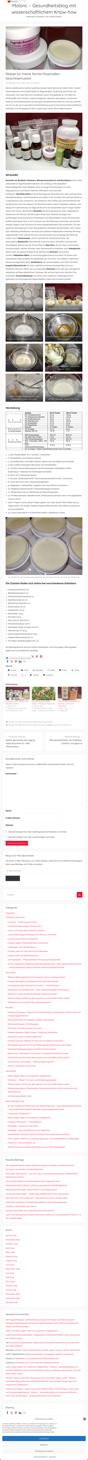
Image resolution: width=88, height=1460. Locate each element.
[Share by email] (24, 661)
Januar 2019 (11, 1290)
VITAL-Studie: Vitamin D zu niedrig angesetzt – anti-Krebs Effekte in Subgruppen (43, 1138)
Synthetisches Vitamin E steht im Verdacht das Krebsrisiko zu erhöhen (39, 1134)
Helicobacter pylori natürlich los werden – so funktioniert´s (34, 985)
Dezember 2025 (13, 1240)
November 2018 (13, 1298)
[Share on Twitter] (12, 661)
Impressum (52, 1456)
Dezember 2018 (13, 1294)
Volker (8, 1331)
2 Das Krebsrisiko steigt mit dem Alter (24, 926)
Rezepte (9, 1007)
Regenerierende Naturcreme (20, 725)
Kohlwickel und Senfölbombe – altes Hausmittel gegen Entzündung (38, 990)
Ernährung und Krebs (15, 917)
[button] (84, 1419)
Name (9, 811)
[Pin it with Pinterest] (16, 661)
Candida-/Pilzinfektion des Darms (21, 1206)
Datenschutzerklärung (40, 1456)
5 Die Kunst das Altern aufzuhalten (23, 939)
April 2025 (10, 1248)
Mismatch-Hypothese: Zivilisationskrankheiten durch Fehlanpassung (36, 1202)
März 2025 (10, 1252)
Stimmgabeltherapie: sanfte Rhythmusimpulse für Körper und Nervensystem (40, 1165)
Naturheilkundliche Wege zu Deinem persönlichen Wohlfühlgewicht (36, 1185)
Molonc (37, 83)
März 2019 (10, 1281)
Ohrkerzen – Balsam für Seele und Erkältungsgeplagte (32, 1080)
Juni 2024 (10, 1265)
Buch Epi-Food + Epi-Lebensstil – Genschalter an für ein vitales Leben (36, 1198)
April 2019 (10, 1277)
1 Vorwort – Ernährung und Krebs (22, 922)
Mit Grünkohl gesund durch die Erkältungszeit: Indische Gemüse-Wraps (40, 1045)
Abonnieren (13, 878)
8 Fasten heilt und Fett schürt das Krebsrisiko (28, 951)
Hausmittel (11, 972)
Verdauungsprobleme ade (19, 1096)
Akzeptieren (44, 1439)
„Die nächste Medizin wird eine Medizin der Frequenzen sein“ (33, 1181)
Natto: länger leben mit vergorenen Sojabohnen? (29, 1076)
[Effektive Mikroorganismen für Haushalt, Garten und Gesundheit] (70, 693)
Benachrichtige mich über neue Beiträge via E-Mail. (31, 837)
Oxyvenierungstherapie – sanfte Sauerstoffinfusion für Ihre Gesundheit (37, 1194)
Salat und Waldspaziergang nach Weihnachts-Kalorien (32, 1049)
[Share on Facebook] (7, 661)
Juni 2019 (10, 1273)
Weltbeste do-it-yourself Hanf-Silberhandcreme (29, 1002)
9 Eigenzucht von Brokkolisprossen (23, 955)
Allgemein (10, 913)
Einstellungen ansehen (44, 1451)
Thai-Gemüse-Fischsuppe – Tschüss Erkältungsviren (31, 1062)
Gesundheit (11, 1071)
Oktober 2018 (12, 1302)
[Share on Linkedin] (20, 661)
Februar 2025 (11, 1256)
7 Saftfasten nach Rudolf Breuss (22, 947)
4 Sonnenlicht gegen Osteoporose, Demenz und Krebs (32, 934)
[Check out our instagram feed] (41, 656)
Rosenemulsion (39, 725)
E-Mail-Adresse (13, 818)
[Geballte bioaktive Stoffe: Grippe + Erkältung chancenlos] (44, 693)
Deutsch (14, 2)
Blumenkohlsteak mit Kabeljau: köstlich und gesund (31, 1020)
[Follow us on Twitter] (32, 656)
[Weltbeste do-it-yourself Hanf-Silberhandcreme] (17, 693)
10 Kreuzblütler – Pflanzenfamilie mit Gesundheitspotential (34, 960)
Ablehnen (44, 1445)
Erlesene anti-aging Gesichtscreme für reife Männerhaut (33, 981)
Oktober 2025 (12, 1244)
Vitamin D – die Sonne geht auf (22, 1143)
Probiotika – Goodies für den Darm (23, 1126)
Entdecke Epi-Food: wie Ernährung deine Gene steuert (30, 1210)
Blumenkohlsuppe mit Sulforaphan (23, 1024)
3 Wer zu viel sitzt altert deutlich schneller (26, 930)
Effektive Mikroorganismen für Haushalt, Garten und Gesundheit (69, 703)
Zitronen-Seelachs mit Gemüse (22, 1066)
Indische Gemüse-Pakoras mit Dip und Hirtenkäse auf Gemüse (35, 1041)
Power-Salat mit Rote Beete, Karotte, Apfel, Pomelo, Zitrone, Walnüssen (48, 1350)
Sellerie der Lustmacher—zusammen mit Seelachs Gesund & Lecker (38, 1053)
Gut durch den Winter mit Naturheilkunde (24, 1169)
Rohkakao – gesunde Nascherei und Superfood (29, 1130)
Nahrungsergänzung (15, 1101)
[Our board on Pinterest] (37, 656)
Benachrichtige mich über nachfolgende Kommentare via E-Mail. (38, 832)
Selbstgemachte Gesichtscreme (58, 725)
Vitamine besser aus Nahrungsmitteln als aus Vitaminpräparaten (36, 1147)
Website (9, 825)
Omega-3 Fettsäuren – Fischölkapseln (25, 1122)
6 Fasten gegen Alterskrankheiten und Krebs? (28, 943)
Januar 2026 (11, 1235)
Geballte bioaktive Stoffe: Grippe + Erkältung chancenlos (33, 1032)
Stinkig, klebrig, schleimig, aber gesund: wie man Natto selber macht (38, 998)
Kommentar (12, 773)
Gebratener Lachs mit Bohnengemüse (25, 1037)
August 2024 (11, 1260)
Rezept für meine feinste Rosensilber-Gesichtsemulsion (31, 722)
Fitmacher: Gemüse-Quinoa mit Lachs (24, 1028)
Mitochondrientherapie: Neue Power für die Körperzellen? (31, 1189)
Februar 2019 (11, 1285)
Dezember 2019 (13, 1269)
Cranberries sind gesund (19, 1113)
